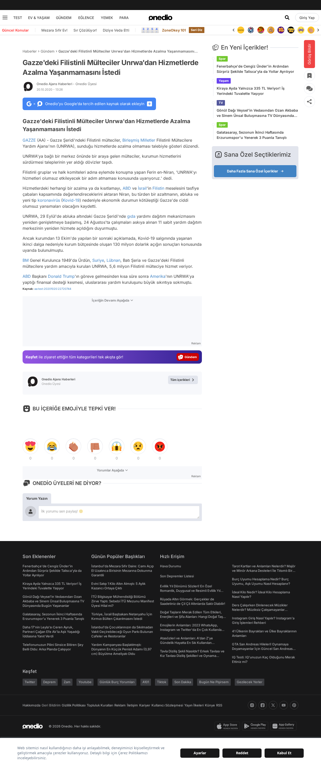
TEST (17, 18)
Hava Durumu (170, 566)
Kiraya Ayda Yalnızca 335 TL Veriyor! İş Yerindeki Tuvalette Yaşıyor (251, 91)
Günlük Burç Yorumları (117, 682)
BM (26, 260)
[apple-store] (228, 726)
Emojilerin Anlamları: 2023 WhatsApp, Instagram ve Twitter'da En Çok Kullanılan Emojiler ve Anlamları (191, 629)
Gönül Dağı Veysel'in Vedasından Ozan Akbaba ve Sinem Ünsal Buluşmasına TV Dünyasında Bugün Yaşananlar (257, 113)
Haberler (30, 51)
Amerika (158, 276)
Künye (210, 705)
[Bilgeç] (271, 30)
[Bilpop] (281, 30)
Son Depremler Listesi (177, 576)
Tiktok (161, 682)
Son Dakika (182, 682)
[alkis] (311, 30)
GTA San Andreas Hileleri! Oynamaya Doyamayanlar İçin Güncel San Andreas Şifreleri (262, 648)
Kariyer (144, 705)
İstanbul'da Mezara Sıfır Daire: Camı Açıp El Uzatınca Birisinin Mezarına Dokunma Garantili (122, 570)
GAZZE (29, 140)
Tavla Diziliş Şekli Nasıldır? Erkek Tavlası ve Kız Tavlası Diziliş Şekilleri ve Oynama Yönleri (192, 655)
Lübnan (113, 260)
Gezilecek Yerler (249, 682)
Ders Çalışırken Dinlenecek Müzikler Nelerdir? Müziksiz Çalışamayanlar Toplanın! (260, 609)
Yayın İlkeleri (194, 705)
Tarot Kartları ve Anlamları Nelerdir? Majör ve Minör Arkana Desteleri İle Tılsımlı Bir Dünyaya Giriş (263, 570)
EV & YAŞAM (39, 18)
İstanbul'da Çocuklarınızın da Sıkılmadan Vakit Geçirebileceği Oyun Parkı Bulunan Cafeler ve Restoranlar (122, 631)
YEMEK (107, 18)
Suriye (98, 260)
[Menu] (5, 18)
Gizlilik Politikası (74, 705)
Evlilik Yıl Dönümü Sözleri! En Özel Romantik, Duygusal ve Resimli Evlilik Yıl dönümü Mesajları (190, 590)
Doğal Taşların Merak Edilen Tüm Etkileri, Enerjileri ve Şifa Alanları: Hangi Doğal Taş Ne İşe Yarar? (191, 616)
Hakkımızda (31, 705)
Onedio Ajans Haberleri (67, 84)
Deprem (49, 682)
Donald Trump (61, 276)
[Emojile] (291, 30)
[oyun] (301, 30)
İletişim (132, 705)
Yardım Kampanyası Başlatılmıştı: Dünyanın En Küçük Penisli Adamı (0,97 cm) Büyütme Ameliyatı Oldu (121, 649)
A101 (145, 682)
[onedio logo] (160, 17)
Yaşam (224, 81)
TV (221, 103)
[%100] (241, 30)
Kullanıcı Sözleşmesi (167, 705)
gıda (131, 216)
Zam (67, 682)
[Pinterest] (294, 705)
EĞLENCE (86, 18)
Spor (222, 59)
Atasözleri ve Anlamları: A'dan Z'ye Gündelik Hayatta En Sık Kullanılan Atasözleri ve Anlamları (186, 642)
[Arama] (287, 17)
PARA (124, 18)
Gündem (47, 51)
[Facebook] (262, 705)
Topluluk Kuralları (100, 705)
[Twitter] (273, 705)
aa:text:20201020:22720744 (52, 289)
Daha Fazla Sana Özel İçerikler (252, 171)
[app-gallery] (284, 726)
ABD (127, 188)
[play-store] (256, 726)
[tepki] (30, 446)
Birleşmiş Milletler (138, 140)
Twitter (30, 682)
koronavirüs (49, 200)
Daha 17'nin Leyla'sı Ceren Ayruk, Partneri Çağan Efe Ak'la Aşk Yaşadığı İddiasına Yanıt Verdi (51, 631)
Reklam (120, 705)
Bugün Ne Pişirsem (214, 682)
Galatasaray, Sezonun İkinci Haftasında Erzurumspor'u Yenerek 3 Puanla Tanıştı (252, 135)
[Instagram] (252, 705)
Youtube (85, 682)
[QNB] (251, 30)
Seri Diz (196, 30)
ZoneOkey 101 (174, 30)
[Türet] (261, 30)
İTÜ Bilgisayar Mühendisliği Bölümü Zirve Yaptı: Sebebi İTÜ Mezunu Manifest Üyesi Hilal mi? (122, 601)
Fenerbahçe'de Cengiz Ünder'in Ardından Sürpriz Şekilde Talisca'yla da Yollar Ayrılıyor (255, 69)
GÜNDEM (63, 18)
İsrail (142, 188)
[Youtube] (283, 705)
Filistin (158, 188)
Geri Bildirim (51, 705)
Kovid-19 (71, 200)
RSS (219, 705)
